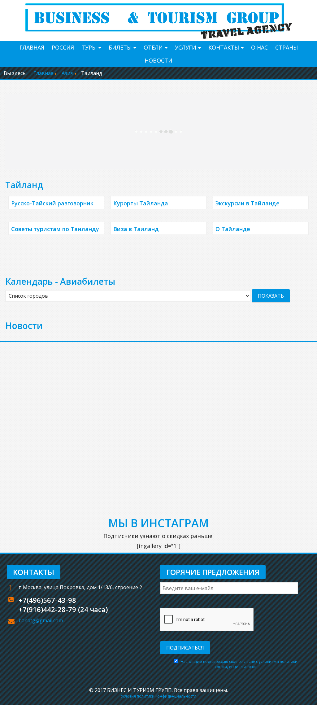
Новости (158, 60)
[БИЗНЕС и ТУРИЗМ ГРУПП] (158, 19)
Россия (63, 47)
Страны (286, 47)
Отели (153, 47)
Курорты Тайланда (140, 203)
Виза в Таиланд (136, 229)
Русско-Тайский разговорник (52, 203)
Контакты (223, 47)
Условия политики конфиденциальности (158, 696)
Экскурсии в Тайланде (247, 203)
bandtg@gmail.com (41, 620)
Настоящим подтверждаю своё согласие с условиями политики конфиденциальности (238, 664)
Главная (32, 47)
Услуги (185, 47)
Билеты (120, 47)
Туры (89, 47)
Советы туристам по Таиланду (55, 229)
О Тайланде (232, 229)
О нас (259, 47)
